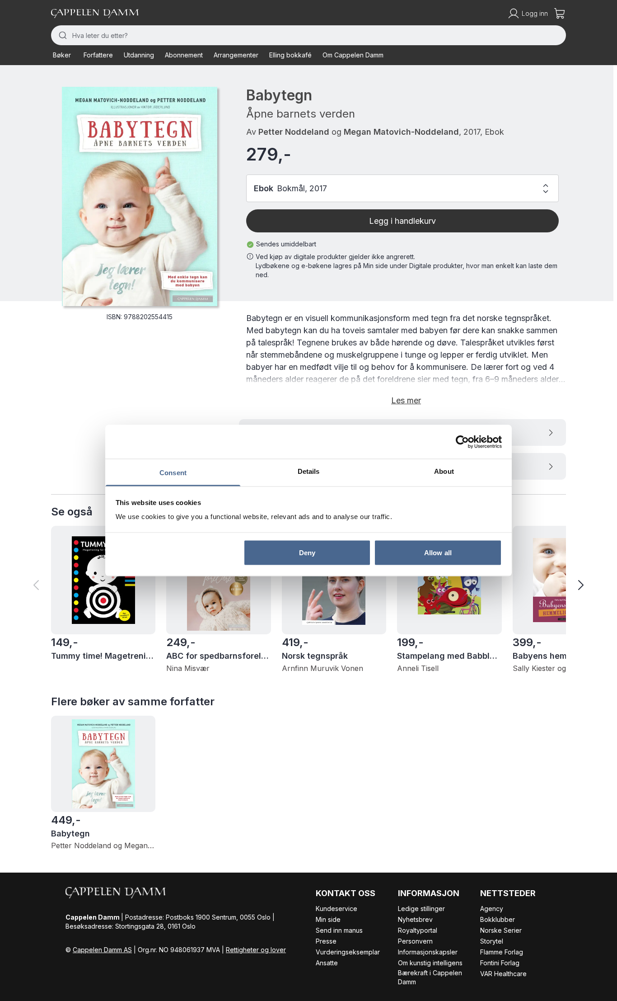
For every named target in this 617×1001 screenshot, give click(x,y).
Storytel (491, 941)
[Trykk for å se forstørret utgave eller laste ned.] (139, 196)
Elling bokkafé (290, 55)
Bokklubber (497, 919)
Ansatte (327, 963)
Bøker (62, 55)
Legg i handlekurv (402, 221)
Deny (307, 552)
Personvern (415, 941)
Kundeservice (336, 908)
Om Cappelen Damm (353, 55)
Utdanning (139, 55)
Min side (328, 919)
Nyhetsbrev (415, 919)
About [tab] (444, 471)
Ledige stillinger (421, 908)
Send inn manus (339, 930)
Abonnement (184, 55)
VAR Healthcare (503, 973)
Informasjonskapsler (428, 952)
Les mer (406, 400)
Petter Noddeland (293, 132)
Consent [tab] (173, 473)
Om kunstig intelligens (430, 963)
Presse (326, 941)
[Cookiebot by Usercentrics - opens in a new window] (462, 442)
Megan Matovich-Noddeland (401, 132)
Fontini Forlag (499, 963)
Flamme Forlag (501, 952)
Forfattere (98, 55)
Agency (491, 908)
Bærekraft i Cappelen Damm (430, 977)
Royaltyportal (417, 930)
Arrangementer (236, 55)
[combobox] (308, 35)
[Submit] (61, 35)
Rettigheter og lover (256, 950)
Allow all (438, 552)
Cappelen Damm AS (102, 950)
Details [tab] (309, 471)
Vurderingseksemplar (348, 952)
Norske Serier (501, 930)
